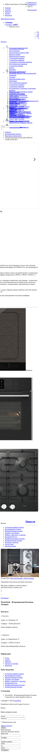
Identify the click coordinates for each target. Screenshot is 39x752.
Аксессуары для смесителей (19, 121)
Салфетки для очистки (17, 93)
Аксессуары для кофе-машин (19, 107)
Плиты (11, 68)
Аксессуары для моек (16, 119)
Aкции (7, 13)
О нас (7, 658)
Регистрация (9, 19)
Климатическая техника (13, 540)
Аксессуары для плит (16, 99)
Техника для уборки (12, 533)
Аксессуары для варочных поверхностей (23, 101)
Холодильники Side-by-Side (19, 53)
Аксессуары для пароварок (18, 108)
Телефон (4, 738)
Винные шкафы (14, 54)
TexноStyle (17, 700)
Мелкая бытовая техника (14, 531)
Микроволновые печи (17, 79)
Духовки (12, 77)
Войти (3, 19)
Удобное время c (6, 742)
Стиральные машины (16, 58)
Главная (8, 8)
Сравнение (32, 4)
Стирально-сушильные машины (20, 62)
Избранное (31, 2)
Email (3, 716)
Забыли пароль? (6, 726)
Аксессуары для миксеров (18, 97)
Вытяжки (12, 69)
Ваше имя (4, 733)
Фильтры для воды (11, 542)
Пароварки (13, 81)
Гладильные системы (16, 49)
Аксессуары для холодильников (20, 116)
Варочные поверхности (17, 71)
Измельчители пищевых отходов (20, 123)
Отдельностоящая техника (14, 527)
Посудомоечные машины (18, 64)
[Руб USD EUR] (30, 6)
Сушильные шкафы (16, 66)
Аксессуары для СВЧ (16, 110)
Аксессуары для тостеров (18, 95)
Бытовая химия (10, 546)
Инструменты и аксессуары (19, 117)
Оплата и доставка (11, 663)
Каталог (4, 42)
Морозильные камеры (17, 56)
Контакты (8, 15)
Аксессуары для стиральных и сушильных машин (20, 113)
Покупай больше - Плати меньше (22, 578)
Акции (7, 660)
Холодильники (14, 51)
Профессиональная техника (15, 539)
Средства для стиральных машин (21, 92)
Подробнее (5, 598)
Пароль (3, 718)
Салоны (8, 10)
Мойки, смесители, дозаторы (15, 535)
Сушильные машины (16, 60)
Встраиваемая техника (13, 529)
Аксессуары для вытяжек (18, 103)
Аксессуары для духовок (18, 105)
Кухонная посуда (11, 537)
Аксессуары (9, 544)
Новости (8, 11)
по (2, 746)
